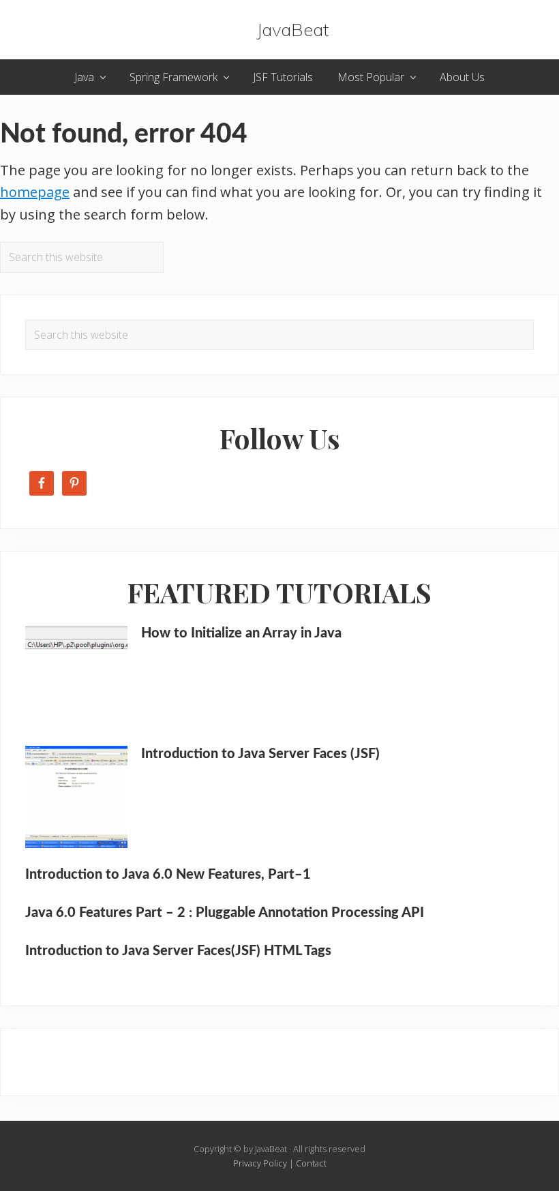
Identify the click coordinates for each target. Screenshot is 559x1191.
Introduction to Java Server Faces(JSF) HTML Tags (178, 951)
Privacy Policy (260, 1163)
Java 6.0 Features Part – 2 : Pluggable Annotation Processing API (224, 913)
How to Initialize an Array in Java (241, 633)
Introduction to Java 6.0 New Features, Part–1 (168, 874)
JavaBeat (292, 29)
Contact (311, 1163)
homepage (35, 192)
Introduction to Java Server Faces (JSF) (260, 754)
